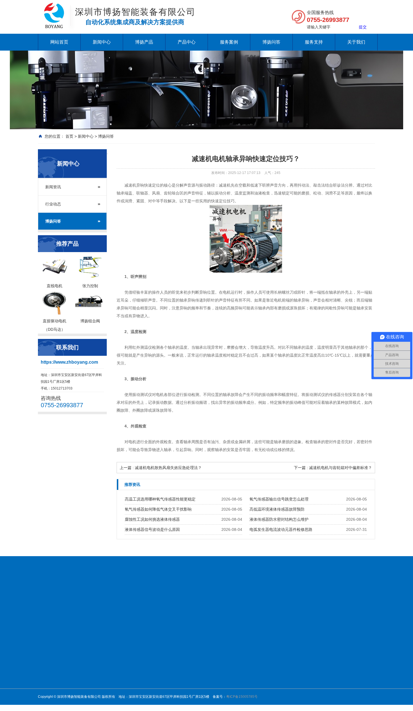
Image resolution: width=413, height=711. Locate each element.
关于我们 (356, 42)
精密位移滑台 (197, 678)
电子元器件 (274, 656)
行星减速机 (195, 642)
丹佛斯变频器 (149, 596)
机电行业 (272, 642)
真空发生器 (195, 663)
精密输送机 (195, 685)
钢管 (219, 596)
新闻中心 (102, 42)
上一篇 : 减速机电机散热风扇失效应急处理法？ (161, 467)
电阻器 (341, 596)
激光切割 (272, 671)
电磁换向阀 (195, 656)
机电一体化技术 (116, 596)
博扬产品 (144, 42)
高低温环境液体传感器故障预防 (277, 509)
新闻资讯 (53, 187)
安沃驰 (231, 663)
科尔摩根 (233, 678)
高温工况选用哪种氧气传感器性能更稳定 (160, 499)
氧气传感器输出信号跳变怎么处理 (278, 499)
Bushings (299, 596)
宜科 (229, 700)
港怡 (356, 596)
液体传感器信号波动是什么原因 (152, 529)
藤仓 (229, 656)
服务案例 (229, 42)
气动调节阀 (195, 671)
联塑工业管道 (272, 596)
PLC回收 (322, 596)
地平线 (44, 603)
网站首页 (59, 42)
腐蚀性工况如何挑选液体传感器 (152, 519)
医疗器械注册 (198, 596)
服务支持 (314, 42)
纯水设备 (71, 596)
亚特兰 (231, 685)
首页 (69, 136)
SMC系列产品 (197, 693)
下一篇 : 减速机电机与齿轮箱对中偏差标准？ (333, 467)
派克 (229, 693)
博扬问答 (271, 42)
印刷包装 (272, 685)
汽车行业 (272, 693)
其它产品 (233, 707)
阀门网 (90, 596)
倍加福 (231, 649)
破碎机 (174, 596)
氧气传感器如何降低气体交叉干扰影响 (158, 509)
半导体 (271, 678)
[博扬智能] (54, 8)
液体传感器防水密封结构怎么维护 (278, 519)
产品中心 (187, 42)
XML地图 (64, 603)
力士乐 (231, 671)
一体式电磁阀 (197, 649)
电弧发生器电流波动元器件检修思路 (280, 529)
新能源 (271, 649)
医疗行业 (272, 663)
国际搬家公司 (241, 596)
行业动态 (53, 204)
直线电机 (233, 642)
